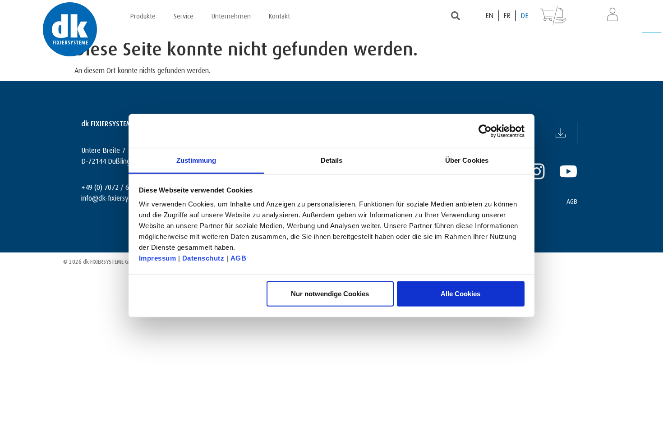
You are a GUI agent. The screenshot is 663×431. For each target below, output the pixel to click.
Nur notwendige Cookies (330, 293)
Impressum (157, 258)
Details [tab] (332, 160)
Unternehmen (231, 14)
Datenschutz (203, 258)
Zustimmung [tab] (196, 160)
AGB (238, 258)
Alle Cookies (460, 293)
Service (183, 14)
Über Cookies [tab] (466, 160)
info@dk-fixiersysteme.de (118, 196)
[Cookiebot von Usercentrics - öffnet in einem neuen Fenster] (485, 131)
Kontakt (279, 14)
